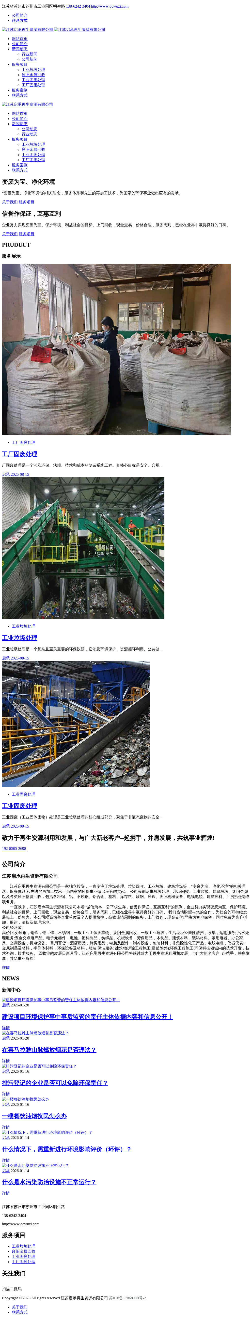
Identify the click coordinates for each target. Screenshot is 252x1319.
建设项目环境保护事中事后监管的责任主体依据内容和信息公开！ (87, 1017)
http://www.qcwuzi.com (109, 6)
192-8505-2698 (14, 848)
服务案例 (20, 90)
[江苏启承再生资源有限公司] (28, 29)
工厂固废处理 (33, 85)
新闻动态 (20, 49)
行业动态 (29, 134)
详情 (6, 967)
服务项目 (20, 64)
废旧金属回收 (33, 75)
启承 (6, 474)
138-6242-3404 (78, 6)
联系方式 (20, 20)
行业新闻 (29, 54)
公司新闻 (29, 59)
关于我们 (10, 202)
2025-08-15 (20, 474)
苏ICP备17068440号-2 (127, 1298)
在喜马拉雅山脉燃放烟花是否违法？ (49, 1050)
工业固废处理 (33, 80)
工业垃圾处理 (33, 69)
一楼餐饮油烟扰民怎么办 (34, 1116)
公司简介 (20, 15)
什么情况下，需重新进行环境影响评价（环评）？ (67, 1149)
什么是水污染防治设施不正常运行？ (49, 1182)
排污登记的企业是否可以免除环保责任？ (55, 1083)
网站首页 (20, 39)
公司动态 (29, 129)
